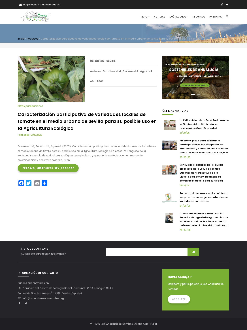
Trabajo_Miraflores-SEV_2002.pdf (48, 168)
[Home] (35, 16)
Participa (215, 16)
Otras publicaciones (30, 106)
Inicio (144, 16)
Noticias (159, 16)
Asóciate (179, 299)
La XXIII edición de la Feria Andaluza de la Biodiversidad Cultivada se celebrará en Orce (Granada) (204, 124)
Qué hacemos (178, 16)
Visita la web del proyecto (195, 85)
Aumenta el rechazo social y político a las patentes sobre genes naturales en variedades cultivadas (204, 197)
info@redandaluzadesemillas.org (43, 298)
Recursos (199, 16)
